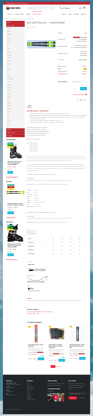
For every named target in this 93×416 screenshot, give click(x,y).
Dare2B (9, 96)
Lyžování (9, 22)
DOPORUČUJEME (10, 139)
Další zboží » (59, 366)
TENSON (9, 90)
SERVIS (69, 14)
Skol (8, 117)
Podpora (64, 7)
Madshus (9, 105)
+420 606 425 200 (9, 391)
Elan (8, 37)
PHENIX (8, 85)
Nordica (9, 52)
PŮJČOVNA (64, 14)
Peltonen (9, 102)
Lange (8, 76)
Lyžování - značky (11, 18)
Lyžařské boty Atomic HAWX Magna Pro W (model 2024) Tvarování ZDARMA (14, 245)
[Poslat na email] (84, 100)
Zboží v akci (29, 385)
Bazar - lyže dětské (48, 311)
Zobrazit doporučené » (12, 177)
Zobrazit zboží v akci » (12, 259)
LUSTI (8, 82)
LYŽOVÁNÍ (28, 14)
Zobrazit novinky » (11, 217)
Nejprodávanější (30, 388)
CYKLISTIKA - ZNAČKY (19, 14)
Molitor (8, 93)
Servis (28, 392)
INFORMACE (76, 14)
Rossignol (9, 55)
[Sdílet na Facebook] (78, 100)
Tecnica (9, 61)
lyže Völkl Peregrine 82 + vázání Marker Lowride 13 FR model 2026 (77, 346)
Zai (8, 67)
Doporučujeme (30, 387)
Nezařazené (9, 135)
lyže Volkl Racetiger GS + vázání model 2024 (35, 345)
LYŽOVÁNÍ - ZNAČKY (36, 14)
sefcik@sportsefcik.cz (10, 395)
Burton (8, 120)
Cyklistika (9, 129)
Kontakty (29, 395)
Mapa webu (29, 397)
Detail (10, 212)
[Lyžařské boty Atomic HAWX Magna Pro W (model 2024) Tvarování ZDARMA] (15, 233)
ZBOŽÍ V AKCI (9, 222)
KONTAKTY (83, 14)
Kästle (8, 49)
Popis (29, 105)
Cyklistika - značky (11, 132)
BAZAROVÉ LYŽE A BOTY (38, 311)
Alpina (8, 111)
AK (7, 73)
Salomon (9, 58)
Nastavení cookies (31, 399)
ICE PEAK (9, 87)
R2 (7, 126)
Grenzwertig (10, 79)
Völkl (17, 18)
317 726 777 (66, 8)
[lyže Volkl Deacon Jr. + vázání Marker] (41, 44)
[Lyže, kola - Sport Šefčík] (13, 8)
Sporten (9, 108)
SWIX (8, 114)
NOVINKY (9, 181)
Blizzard (9, 31)
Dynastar (9, 34)
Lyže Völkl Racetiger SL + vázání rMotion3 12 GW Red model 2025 (15, 204)
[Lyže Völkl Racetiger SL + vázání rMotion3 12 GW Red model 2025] (15, 192)
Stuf (8, 123)
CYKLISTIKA (9, 14)
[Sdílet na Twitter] (81, 100)
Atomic (8, 28)
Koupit (10, 172)
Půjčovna (29, 390)
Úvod (28, 383)
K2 (7, 46)
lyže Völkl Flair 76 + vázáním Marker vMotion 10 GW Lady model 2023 (56, 346)
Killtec (8, 99)
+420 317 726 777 (9, 388)
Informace (29, 394)
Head (8, 43)
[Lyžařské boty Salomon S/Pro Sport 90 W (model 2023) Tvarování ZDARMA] (15, 150)
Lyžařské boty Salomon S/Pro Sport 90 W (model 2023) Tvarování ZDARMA (14, 163)
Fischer (8, 40)
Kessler (9, 70)
